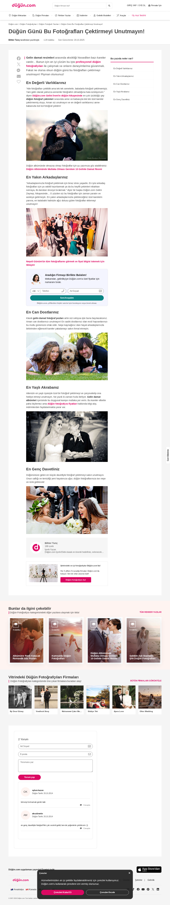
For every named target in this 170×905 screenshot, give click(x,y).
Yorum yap (29, 777)
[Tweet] (18, 64)
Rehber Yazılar (64, 15)
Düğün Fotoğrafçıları (28, 24)
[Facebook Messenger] (18, 70)
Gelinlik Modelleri (104, 15)
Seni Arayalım (67, 298)
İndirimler (83, 15)
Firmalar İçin (156, 5)
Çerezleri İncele (107, 892)
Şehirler (138, 880)
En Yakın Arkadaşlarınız (123, 76)
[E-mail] (18, 76)
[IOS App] (149, 869)
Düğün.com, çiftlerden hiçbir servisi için (67, 303)
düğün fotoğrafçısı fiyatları (62, 403)
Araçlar (123, 15)
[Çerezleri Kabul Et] (129, 873)
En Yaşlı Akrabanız (121, 91)
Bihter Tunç (14, 40)
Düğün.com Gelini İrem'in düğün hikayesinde (57, 95)
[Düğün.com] (23, 6)
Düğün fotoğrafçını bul (76, 580)
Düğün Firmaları (42, 15)
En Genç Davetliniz (121, 99)
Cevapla (86, 805)
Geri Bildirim (168, 455)
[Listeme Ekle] (18, 81)
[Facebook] (18, 58)
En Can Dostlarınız (121, 84)
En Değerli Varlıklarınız (123, 68)
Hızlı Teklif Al (140, 15)
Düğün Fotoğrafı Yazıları (49, 24)
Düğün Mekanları (19, 15)
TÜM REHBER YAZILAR (151, 612)
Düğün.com (13, 24)
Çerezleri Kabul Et (62, 892)
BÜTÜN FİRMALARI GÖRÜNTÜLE (146, 681)
